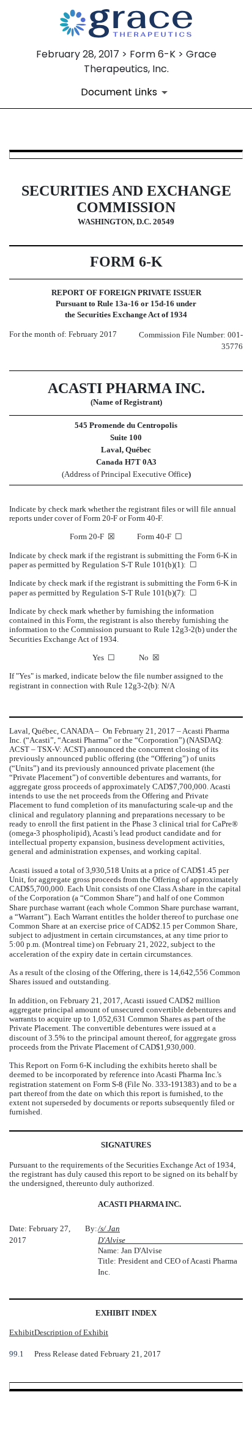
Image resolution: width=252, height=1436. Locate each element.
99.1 (16, 1353)
